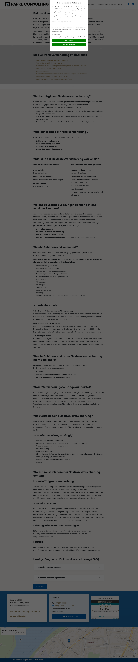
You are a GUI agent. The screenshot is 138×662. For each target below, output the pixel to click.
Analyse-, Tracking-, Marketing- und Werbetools (69, 37)
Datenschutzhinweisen (64, 21)
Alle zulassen (69, 40)
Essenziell (56, 34)
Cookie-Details (55, 49)
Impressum (63, 49)
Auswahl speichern (69, 45)
